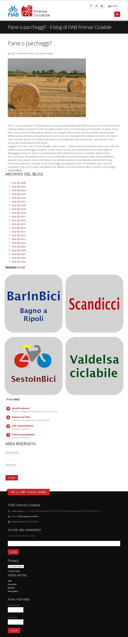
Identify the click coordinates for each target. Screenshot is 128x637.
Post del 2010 (19, 242)
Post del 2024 (19, 190)
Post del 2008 (19, 250)
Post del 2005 (19, 261)
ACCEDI (114, 6)
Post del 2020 (19, 205)
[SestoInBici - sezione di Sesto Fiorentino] (33, 365)
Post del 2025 (19, 186)
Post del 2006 (19, 257)
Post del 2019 (19, 209)
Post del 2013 (19, 231)
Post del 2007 (19, 254)
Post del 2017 (19, 216)
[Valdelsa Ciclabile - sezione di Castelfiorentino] (94, 365)
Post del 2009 (19, 246)
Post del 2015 (19, 224)
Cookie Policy (14, 571)
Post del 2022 (19, 197)
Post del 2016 (19, 220)
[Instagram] (96, 5)
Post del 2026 (19, 182)
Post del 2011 (19, 239)
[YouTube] (102, 5)
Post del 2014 (19, 227)
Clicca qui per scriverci (28, 516)
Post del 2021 (19, 201)
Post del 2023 (19, 194)
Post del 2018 (19, 212)
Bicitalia (11, 588)
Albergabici (13, 591)
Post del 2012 (19, 235)
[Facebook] (91, 5)
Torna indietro (15, 170)
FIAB (10, 581)
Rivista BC (12, 584)
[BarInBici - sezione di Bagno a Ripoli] (33, 303)
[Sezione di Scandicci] (94, 303)
